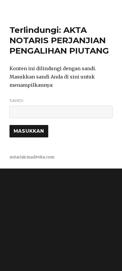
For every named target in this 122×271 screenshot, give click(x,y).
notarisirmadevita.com (31, 157)
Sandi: (17, 100)
